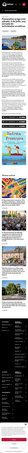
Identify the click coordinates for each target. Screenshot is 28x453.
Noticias (7, 16)
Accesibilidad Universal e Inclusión (20, 330)
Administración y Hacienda (19, 334)
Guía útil (4, 387)
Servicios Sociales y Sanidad (19, 360)
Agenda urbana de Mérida (6, 381)
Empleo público (18, 375)
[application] (14, 117)
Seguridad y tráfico (19, 356)
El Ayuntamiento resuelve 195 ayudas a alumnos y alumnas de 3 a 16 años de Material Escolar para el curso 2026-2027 (13, 202)
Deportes (17, 344)
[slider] (23, 117)
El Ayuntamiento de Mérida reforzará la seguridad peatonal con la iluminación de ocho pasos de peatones (14, 304)
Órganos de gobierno (4, 399)
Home (3, 16)
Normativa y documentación (5, 403)
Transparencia (5, 406)
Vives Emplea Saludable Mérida (19, 396)
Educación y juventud (18, 348)
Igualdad (17, 351)
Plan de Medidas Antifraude (5, 414)
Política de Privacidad (18, 451)
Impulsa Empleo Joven (18, 388)
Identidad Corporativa (5, 418)
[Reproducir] (4, 117)
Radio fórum (5, 330)
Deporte (13, 31)
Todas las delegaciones (18, 326)
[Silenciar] (20, 117)
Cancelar (14, 443)
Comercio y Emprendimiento (19, 338)
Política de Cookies (9, 451)
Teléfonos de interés (6, 377)
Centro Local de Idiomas (18, 384)
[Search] (19, 4)
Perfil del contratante (4, 410)
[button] (26, 424)
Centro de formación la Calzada (18, 379)
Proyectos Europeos (19, 354)
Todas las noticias (10, 10)
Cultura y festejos (6, 384)
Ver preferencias (14, 448)
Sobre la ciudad (5, 374)
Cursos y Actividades (17, 401)
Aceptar (14, 439)
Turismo (17, 363)
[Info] (16, 4)
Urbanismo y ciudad (19, 366)
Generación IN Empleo (18, 392)
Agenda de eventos (6, 324)
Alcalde (3, 395)
